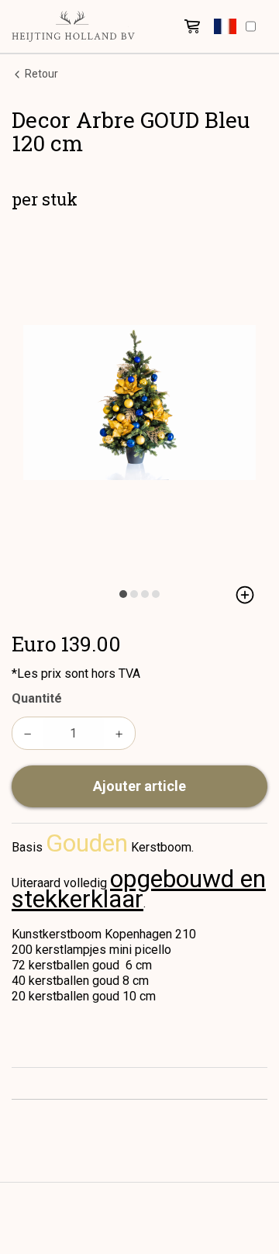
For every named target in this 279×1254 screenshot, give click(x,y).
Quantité (37, 698)
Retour (40, 73)
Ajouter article (139, 786)
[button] (225, 26)
